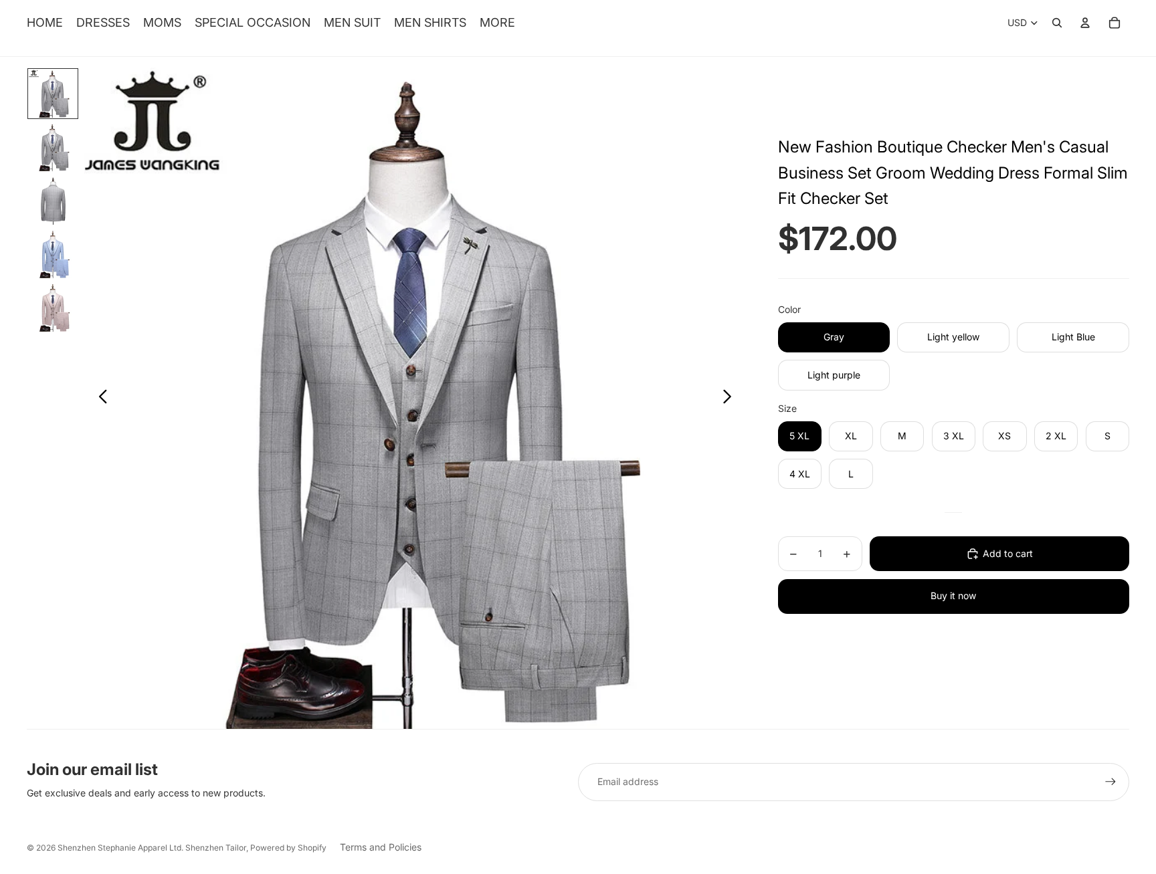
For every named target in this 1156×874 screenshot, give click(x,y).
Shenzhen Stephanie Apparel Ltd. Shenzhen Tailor (152, 848)
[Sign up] (1110, 781)
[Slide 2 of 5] (53, 147)
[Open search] (1057, 22)
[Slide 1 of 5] (53, 94)
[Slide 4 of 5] (53, 254)
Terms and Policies (380, 847)
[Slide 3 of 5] (53, 201)
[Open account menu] (1085, 22)
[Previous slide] (99, 398)
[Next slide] (731, 398)
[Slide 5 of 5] (53, 308)
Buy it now (953, 595)
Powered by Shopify (288, 848)
